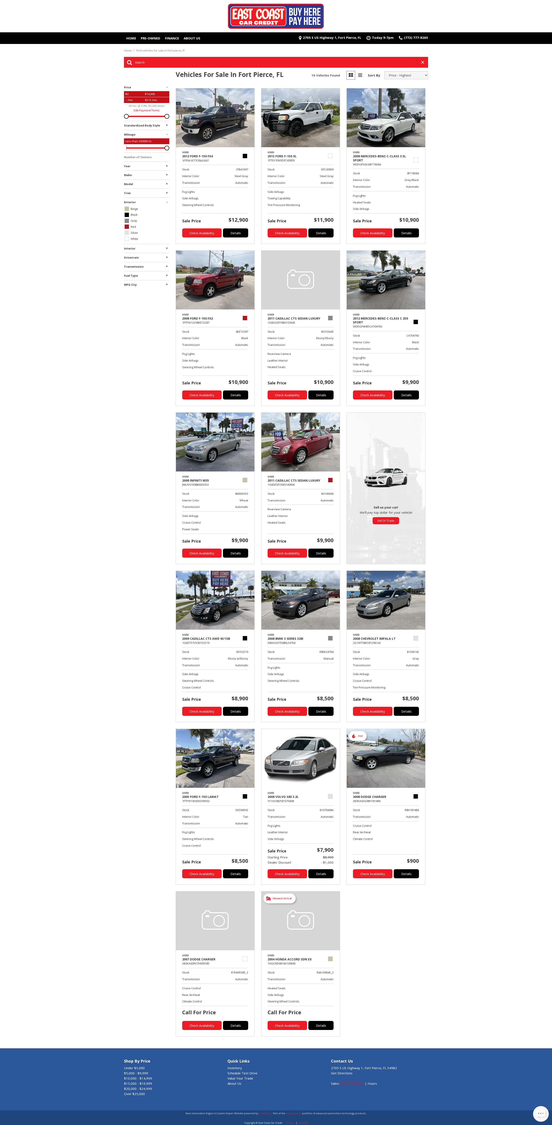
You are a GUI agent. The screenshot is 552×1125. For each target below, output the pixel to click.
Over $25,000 (134, 1094)
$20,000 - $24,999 (138, 1088)
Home (131, 38)
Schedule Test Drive (242, 1073)
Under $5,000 (134, 1068)
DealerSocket (293, 1113)
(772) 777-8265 (352, 1083)
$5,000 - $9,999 (136, 1073)
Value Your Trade (240, 1078)
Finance (172, 38)
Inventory (234, 1068)
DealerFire (265, 1113)
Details (236, 233)
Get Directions (342, 1073)
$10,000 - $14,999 (138, 1078)
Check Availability (202, 233)
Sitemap (303, 1122)
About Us (192, 38)
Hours (372, 1083)
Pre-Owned (150, 38)
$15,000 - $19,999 (138, 1083)
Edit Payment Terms (147, 110)
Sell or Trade (385, 521)
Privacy (290, 1122)
